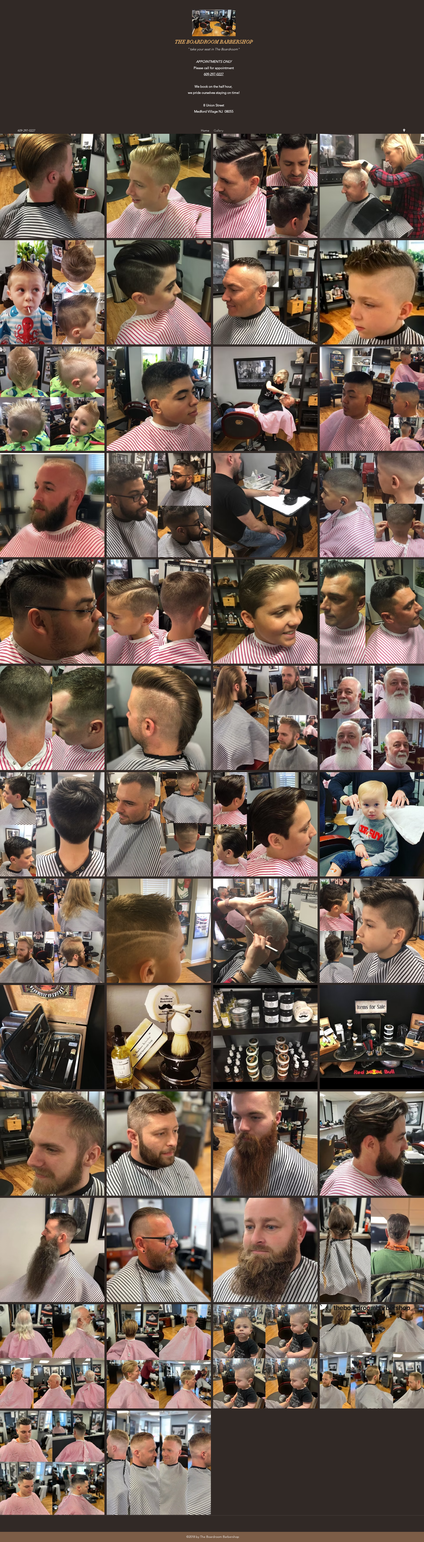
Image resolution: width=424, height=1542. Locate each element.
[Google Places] (404, 130)
